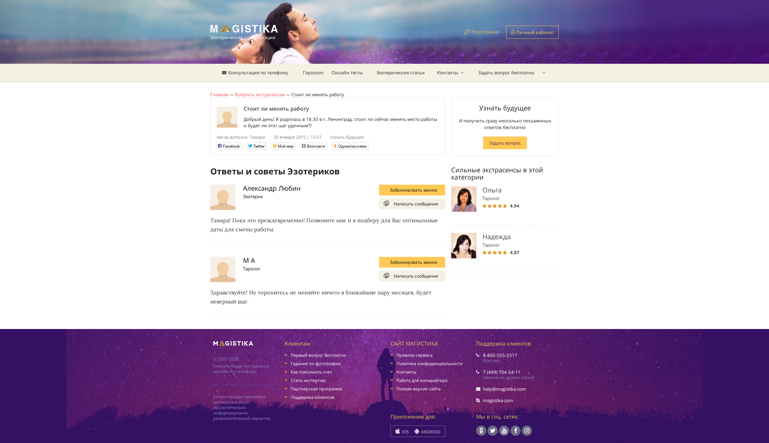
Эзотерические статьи (400, 72)
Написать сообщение (416, 204)
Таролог (251, 269)
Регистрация (485, 32)
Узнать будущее (347, 137)
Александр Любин (272, 187)
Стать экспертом (308, 380)
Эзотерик (253, 196)
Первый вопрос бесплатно (318, 355)
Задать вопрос (505, 143)
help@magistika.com (504, 389)
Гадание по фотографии (316, 363)
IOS (405, 432)
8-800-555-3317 (500, 355)
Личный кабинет (534, 32)
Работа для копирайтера (422, 380)
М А (249, 260)
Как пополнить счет (311, 372)
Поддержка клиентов (312, 397)
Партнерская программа (316, 389)
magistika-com (498, 400)
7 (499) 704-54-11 (502, 372)
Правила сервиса (415, 355)
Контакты (447, 72)
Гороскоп (313, 72)
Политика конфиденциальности (430, 363)
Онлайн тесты (347, 72)
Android (430, 432)
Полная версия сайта (419, 389)
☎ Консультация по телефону (254, 72)
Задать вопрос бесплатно (506, 72)
